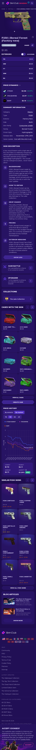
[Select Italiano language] (18, 639)
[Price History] (20, 85)
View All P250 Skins (18, 588)
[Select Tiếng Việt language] (32, 639)
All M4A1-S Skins (7, 709)
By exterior (9, 412)
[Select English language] (3, 639)
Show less (18, 257)
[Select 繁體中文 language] (12, 641)
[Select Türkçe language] (29, 639)
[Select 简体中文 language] (9, 641)
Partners (5, 666)
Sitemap (5, 670)
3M (15, 417)
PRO (3, 654)
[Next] (32, 307)
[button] (10, 496)
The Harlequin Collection (10, 694)
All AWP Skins (6, 712)
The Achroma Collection (10, 691)
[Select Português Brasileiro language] (25, 639)
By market (19, 412)
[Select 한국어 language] (20, 641)
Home (3, 9)
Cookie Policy (6, 663)
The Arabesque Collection (10, 678)
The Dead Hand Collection (11, 684)
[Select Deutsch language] (11, 639)
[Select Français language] (14, 639)
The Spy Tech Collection (10, 681)
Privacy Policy (6, 657)
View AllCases (18, 397)
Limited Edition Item (9, 688)
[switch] (23, 54)
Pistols (11, 9)
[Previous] (28, 307)
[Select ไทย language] (23, 641)
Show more (18, 620)
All (19, 417)
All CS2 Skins (6, 702)
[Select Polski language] (21, 639)
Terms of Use (6, 660)
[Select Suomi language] (27, 641)
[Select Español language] (7, 639)
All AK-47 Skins (7, 706)
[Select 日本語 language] (16, 641)
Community (6, 650)
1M (10, 417)
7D (6, 417)
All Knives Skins (7, 715)
